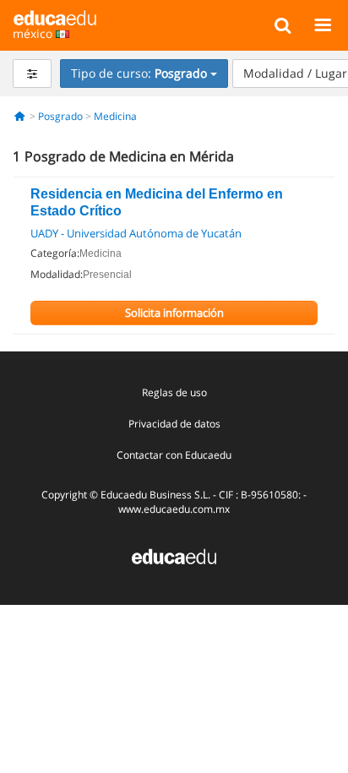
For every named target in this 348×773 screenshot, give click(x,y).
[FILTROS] (32, 73)
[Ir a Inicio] (20, 116)
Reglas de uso (174, 392)
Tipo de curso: (139, 73)
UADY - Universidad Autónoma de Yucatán (136, 233)
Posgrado (60, 116)
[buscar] (282, 24)
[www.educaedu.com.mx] (174, 555)
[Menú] (322, 24)
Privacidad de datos (174, 423)
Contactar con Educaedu (174, 455)
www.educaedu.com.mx (174, 509)
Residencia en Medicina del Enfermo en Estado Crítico (156, 202)
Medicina (115, 116)
